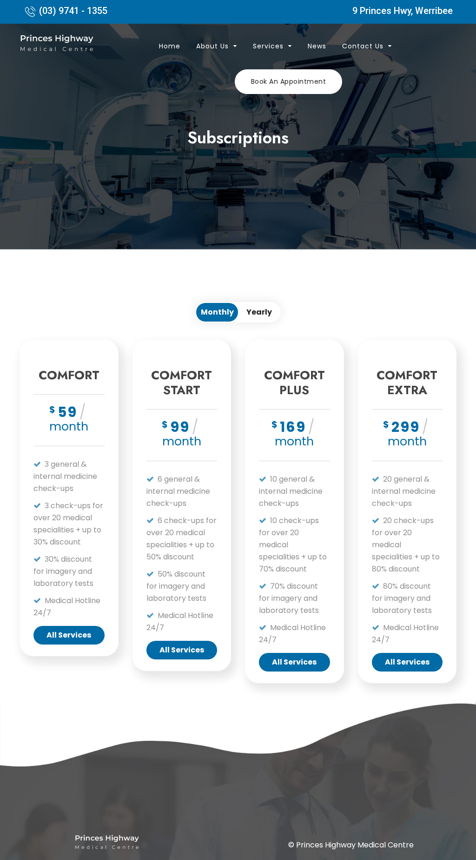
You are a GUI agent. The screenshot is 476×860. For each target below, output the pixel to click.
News (317, 46)
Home (169, 46)
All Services (68, 635)
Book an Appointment (288, 81)
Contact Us (362, 46)
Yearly (259, 312)
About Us (212, 46)
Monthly (217, 312)
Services (268, 46)
